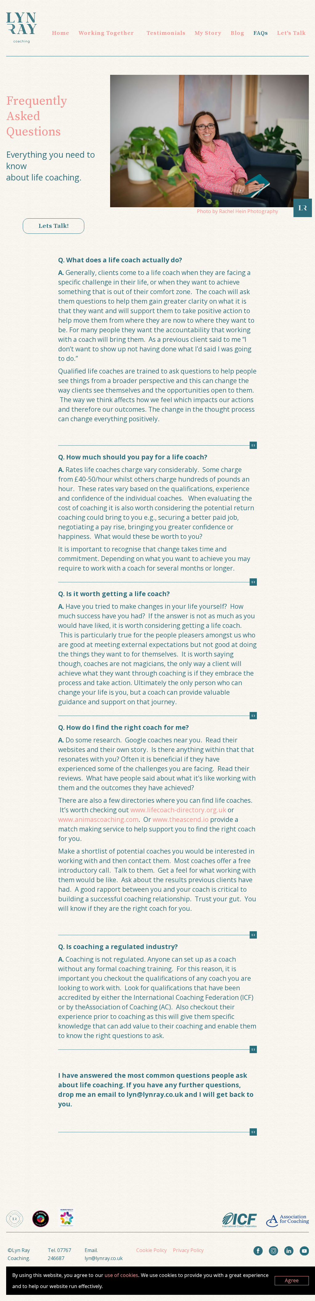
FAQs (260, 33)
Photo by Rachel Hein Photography (237, 211)
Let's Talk (291, 33)
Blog (237, 33)
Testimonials (165, 33)
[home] (21, 27)
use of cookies (121, 1275)
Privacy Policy (188, 1250)
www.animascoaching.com (98, 819)
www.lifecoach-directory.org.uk (178, 810)
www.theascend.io (181, 819)
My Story (208, 33)
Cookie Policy (151, 1250)
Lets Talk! (53, 226)
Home (60, 33)
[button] (106, 33)
